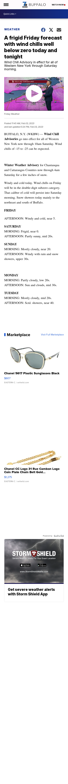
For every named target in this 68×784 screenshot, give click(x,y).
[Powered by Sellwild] (59, 536)
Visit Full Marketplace (52, 335)
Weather (12, 29)
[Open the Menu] (6, 4)
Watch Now (58, 5)
